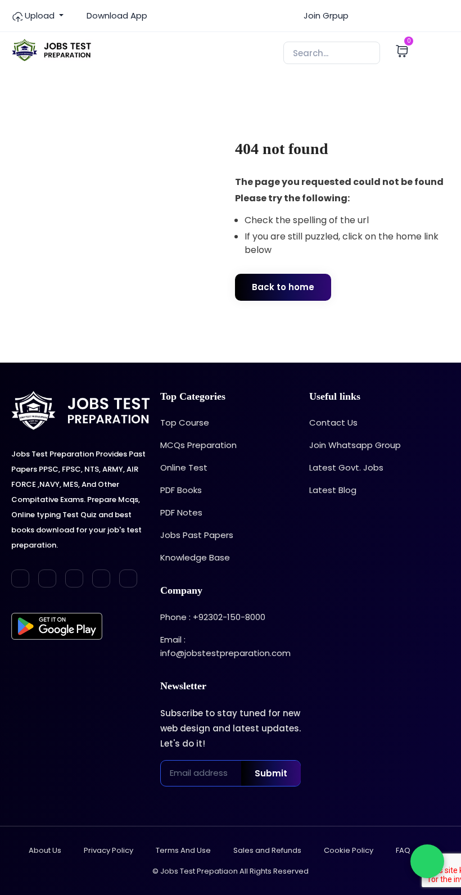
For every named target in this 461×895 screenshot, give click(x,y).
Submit (271, 773)
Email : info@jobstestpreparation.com (225, 646)
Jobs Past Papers (196, 535)
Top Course (184, 422)
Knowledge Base (195, 557)
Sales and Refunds (267, 850)
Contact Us (333, 422)
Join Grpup (325, 15)
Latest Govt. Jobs (346, 467)
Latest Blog (332, 490)
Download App (115, 15)
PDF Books (181, 490)
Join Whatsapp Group (355, 445)
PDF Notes (181, 512)
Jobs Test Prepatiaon (199, 871)
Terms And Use (183, 850)
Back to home (283, 287)
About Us (45, 850)
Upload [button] (39, 15)
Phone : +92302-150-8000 (212, 617)
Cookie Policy (348, 850)
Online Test (183, 467)
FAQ (403, 850)
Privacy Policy (108, 850)
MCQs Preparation (198, 445)
